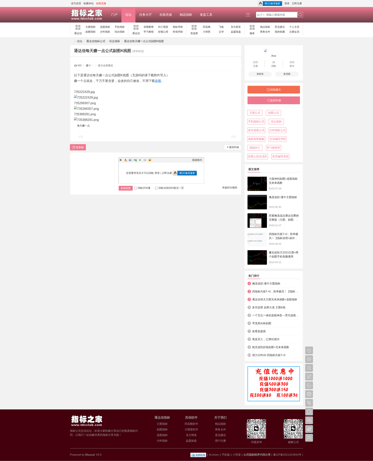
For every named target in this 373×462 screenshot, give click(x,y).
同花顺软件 (191, 423)
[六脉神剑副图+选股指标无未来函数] (257, 183)
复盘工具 (206, 14)
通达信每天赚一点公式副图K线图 (144, 41)
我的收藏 (280, 31)
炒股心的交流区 (257, 156)
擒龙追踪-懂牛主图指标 (283, 197)
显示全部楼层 (105, 65)
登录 (286, 3)
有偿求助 (178, 31)
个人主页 (294, 26)
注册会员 (294, 31)
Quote (140, 160)
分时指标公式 (277, 130)
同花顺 (206, 26)
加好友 (260, 74)
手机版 (226, 454)
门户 (114, 14)
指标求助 (178, 26)
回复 (80, 136)
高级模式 (197, 160)
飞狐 (221, 26)
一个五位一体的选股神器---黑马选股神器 (276, 315)
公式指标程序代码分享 (257, 454)
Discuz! (90, 454)
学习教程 (149, 31)
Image (130, 160)
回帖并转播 (144, 187)
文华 (221, 31)
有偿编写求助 (280, 156)
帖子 (260, 14)
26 (273, 62)
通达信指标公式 (95, 41)
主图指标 (90, 26)
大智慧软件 (191, 429)
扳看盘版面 (259, 331)
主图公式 (254, 112)
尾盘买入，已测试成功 (265, 339)
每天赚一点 (83, 125)
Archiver (214, 454)
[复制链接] (138, 51)
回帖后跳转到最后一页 (171, 187)
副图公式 (273, 112)
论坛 (128, 14)
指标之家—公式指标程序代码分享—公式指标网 (71, 41)
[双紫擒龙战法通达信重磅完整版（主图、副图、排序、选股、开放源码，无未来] (257, 220)
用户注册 (220, 440)
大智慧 (206, 31)
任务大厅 (145, 14)
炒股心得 (163, 31)
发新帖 (80, 147)
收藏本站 (89, 3)
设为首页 (76, 3)
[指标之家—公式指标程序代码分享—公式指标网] (88, 15)
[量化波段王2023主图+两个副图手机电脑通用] (257, 257)
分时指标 (105, 31)
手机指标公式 (256, 121)
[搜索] (300, 15)
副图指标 (90, 31)
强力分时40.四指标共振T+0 (268, 355)
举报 (233, 136)
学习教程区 (273, 147)
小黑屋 (237, 454)
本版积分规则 (229, 187)
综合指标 (120, 31)
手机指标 (120, 26)
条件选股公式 (256, 130)
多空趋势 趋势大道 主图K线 (268, 307)
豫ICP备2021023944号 (287, 454)
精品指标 (186, 14)
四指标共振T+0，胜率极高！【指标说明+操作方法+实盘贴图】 (283, 238)
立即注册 (297, 3)
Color (125, 160)
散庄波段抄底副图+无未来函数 (270, 347)
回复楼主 (275, 89)
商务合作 (265, 31)
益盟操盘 (236, 31)
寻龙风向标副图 (261, 323)
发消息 (286, 74)
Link (135, 160)
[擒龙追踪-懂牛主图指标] (257, 202)
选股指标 (105, 26)
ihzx (273, 55)
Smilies (150, 160)
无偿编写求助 (277, 138)
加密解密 (149, 26)
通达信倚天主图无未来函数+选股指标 (274, 299)
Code (145, 160)
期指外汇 (254, 147)
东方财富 (236, 26)
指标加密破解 (256, 138)
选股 (158, 80)
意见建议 (280, 26)
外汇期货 (163, 26)
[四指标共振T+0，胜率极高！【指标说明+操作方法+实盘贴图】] (257, 239)
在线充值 (165, 14)
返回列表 (234, 147)
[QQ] (198, 454)
